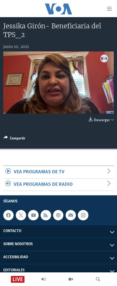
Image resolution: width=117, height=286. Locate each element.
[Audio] (43, 279)
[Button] (14, 139)
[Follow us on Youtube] (33, 215)
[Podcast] (58, 215)
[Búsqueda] (98, 279)
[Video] (71, 279)
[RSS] (46, 215)
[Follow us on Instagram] (83, 215)
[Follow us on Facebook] (8, 215)
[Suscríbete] (71, 215)
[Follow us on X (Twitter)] (21, 215)
